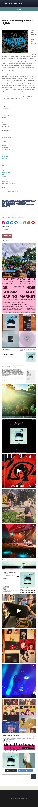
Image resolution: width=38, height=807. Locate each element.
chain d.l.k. (4, 151)
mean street (23, 204)
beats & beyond (6, 172)
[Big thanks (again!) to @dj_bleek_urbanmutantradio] (19, 471)
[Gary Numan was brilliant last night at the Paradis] (19, 681)
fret (3, 154)
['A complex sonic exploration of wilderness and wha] (19, 436)
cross (27, 200)
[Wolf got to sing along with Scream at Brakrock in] (19, 506)
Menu (19, 9)
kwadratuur (5, 165)
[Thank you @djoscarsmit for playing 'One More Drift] (19, 611)
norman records (6, 149)
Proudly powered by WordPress (19, 798)
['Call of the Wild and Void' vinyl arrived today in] (19, 331)
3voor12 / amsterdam (13, 191)
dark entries (5, 147)
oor (2, 167)
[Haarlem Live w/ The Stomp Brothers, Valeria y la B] (19, 401)
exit (4, 202)
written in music (6, 160)
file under (4, 169)
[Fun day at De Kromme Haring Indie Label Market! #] (19, 260)
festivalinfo (4, 158)
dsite (3, 152)
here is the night (21, 202)
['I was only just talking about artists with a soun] (19, 751)
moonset (31, 204)
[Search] (33, 776)
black (9, 200)
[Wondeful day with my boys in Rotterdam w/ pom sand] (19, 646)
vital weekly (5, 181)
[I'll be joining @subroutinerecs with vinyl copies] (19, 295)
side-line (4, 145)
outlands (4, 170)
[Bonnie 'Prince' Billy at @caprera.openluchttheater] (19, 541)
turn (4, 206)
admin (22, 27)
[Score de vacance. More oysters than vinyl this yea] (19, 716)
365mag (4, 176)
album (4, 200)
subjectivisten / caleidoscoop (9, 183)
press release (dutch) (7, 137)
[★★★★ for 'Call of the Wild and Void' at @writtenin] (19, 366)
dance (33, 200)
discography (29, 27)
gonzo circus (5, 161)
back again (4, 179)
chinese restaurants (18, 200)
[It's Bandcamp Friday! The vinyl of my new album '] (19, 576)
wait (8, 206)
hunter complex (12, 3)
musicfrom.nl (5, 178)
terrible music (5, 156)
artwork (4, 134)
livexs (3, 163)
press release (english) (7, 136)
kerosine (15, 204)
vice (3, 174)
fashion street (10, 202)
